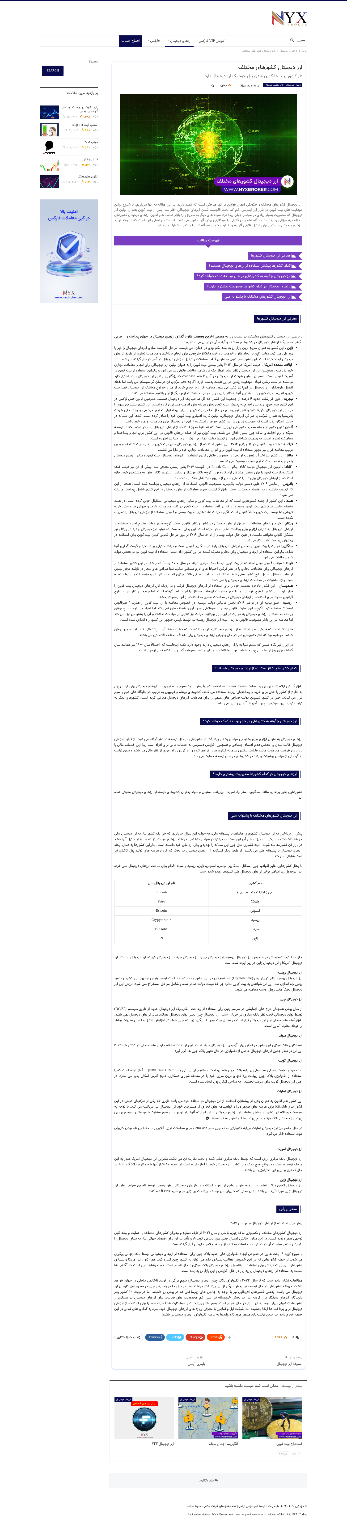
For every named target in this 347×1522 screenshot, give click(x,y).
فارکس (155, 41)
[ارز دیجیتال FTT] (144, 1418)
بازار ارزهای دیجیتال (274, 85)
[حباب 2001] (49, 147)
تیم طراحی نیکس (248, 1506)
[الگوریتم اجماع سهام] (208, 1418)
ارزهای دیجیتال (180, 41)
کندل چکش (90, 159)
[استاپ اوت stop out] (49, 129)
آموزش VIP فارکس (212, 41)
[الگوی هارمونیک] (49, 181)
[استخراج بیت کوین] (272, 1418)
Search (93, 61)
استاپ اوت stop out (85, 125)
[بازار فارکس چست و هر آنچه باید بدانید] (49, 112)
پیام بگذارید (207, 1480)
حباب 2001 (91, 142)
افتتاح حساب (130, 41)
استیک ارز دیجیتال (289, 1364)
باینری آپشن (196, 1364)
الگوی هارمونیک (88, 176)
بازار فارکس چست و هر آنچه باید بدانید (80, 109)
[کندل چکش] (49, 164)
